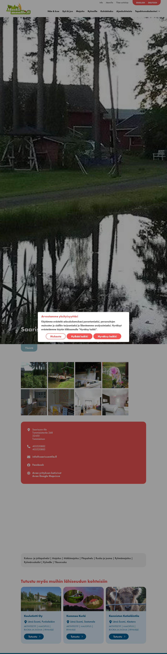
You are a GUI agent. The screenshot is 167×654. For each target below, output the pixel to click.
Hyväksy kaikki (107, 336)
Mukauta (55, 336)
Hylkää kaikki (79, 336)
